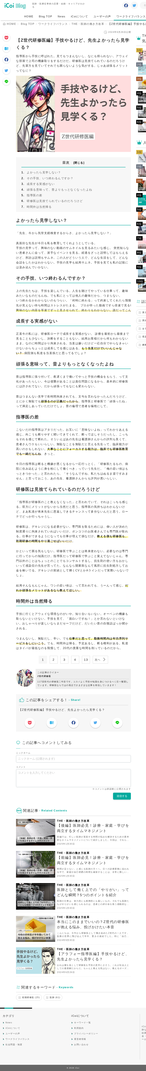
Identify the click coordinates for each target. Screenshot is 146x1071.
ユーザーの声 (102, 16)
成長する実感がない (41, 183)
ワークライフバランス (18, 1039)
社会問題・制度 (14, 1044)
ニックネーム (23, 753)
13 (86, 659)
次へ (98, 659)
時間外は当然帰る (39, 206)
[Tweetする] (134, 5)
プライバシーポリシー (86, 1033)
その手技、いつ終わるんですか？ (50, 178)
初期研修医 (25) (31, 997)
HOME (28, 16)
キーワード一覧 (82, 1022)
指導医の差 (34, 195)
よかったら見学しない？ (44, 172)
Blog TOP (45, 16)
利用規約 (79, 1028)
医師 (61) (55, 997)
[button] (79, 162)
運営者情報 (80, 1039)
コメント (21, 767)
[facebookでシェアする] (126, 5)
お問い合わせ (81, 1044)
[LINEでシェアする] (6, 82)
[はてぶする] (6, 49)
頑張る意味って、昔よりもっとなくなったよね (59, 189)
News (62, 16)
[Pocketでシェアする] (6, 38)
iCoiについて (79, 16)
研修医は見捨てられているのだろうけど (55, 200)
